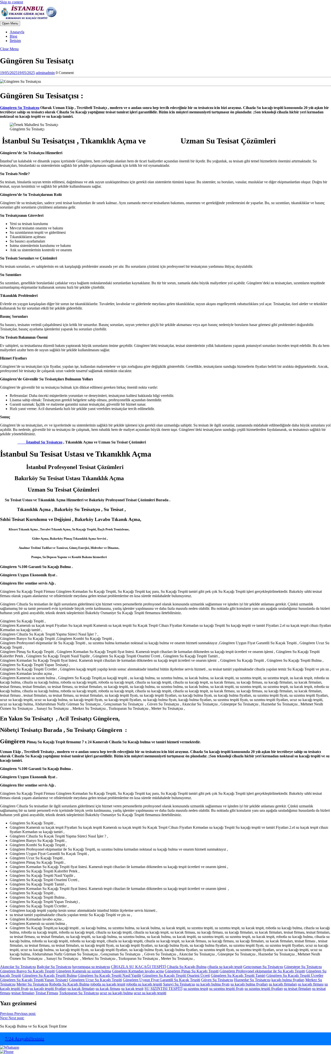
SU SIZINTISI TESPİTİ (163, 989)
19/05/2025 (17, 73)
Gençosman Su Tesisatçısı (263, 967)
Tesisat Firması (46, 993)
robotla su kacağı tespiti (144, 984)
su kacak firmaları (81, 989)
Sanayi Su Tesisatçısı (179, 984)
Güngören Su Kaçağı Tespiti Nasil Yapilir (109, 975)
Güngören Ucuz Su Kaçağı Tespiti (95, 980)
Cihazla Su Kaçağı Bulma (186, 967)
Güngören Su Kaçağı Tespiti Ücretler (294, 975)
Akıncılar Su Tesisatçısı (18, 967)
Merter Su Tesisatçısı (32, 984)
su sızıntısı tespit (195, 989)
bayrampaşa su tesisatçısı (91, 967)
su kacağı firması (310, 984)
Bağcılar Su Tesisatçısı (54, 967)
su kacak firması (107, 989)
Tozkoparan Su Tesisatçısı (79, 993)
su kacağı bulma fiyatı (212, 984)
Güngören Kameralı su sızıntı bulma (83, 971)
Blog (13, 36)
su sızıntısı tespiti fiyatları (263, 989)
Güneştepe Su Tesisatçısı (303, 967)
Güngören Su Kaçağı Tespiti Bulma (49, 975)
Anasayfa (17, 32)
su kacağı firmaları (283, 984)
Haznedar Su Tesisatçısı (252, 980)
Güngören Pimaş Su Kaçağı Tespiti (192, 971)
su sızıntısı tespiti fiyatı (226, 989)
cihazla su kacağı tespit (224, 967)
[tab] (10, 23)
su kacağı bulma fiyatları (249, 984)
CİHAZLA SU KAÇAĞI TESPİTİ (138, 967)
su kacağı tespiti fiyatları (48, 989)
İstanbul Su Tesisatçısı (39, 442)
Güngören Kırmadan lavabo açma (138, 971)
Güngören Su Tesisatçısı (19, 108)
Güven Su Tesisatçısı (217, 980)
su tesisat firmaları (297, 989)
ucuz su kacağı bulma (116, 993)
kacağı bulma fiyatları (287, 980)
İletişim (15, 41)
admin (45, 73)
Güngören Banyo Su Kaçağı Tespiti (27, 971)
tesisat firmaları (22, 993)
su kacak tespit (132, 989)
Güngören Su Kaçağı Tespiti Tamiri (238, 975)
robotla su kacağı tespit (107, 984)
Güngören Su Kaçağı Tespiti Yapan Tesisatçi (34, 980)
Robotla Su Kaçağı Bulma (69, 984)
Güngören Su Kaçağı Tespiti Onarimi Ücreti (176, 975)
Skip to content (11, 2)
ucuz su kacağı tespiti (150, 993)
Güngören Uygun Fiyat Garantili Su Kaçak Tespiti (161, 980)
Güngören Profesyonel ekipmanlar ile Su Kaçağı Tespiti (262, 971)
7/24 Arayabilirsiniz (24, 1038)
